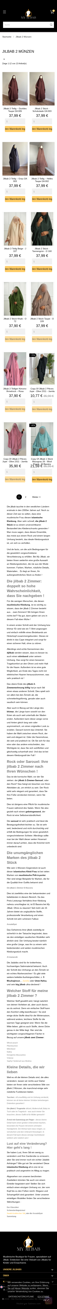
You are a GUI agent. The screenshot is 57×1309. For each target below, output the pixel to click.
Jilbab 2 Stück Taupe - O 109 (42, 319)
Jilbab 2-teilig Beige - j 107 (15, 249)
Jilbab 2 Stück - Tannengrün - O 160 (42, 249)
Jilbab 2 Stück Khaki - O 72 (14, 319)
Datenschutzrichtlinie (21, 1296)
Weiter (36, 497)
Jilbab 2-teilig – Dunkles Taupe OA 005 (15, 109)
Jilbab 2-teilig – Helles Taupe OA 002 (42, 179)
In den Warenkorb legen (15, 129)
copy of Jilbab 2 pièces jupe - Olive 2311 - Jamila (42, 389)
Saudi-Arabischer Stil (16, 1213)
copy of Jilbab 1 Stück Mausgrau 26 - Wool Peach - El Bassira (42, 461)
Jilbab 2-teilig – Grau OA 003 (15, 179)
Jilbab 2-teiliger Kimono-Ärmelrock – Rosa (15, 389)
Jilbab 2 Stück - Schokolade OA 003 (42, 109)
